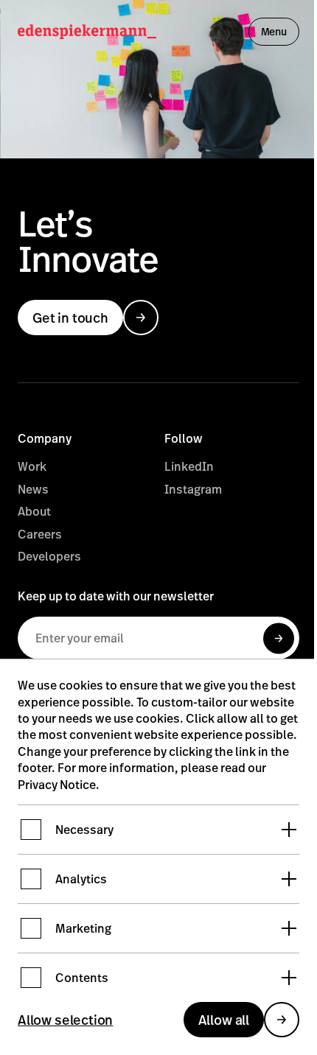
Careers (40, 534)
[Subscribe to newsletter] (278, 639)
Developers (49, 556)
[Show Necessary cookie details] (289, 829)
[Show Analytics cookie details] (289, 879)
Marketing (83, 928)
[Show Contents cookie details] (289, 977)
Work (32, 466)
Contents (81, 978)
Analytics (81, 879)
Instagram (193, 489)
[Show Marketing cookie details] (289, 928)
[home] (87, 31)
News (33, 489)
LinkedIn (189, 466)
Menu (274, 31)
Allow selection (65, 1019)
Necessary (84, 829)
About (34, 511)
